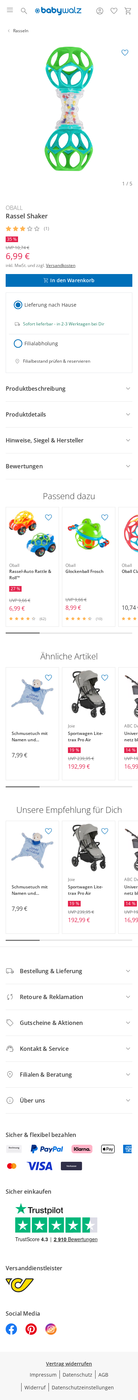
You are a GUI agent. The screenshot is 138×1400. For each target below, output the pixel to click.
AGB (103, 1374)
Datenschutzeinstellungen (83, 1387)
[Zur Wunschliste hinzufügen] (124, 52)
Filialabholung (41, 343)
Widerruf (35, 1387)
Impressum (43, 1374)
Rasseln (20, 31)
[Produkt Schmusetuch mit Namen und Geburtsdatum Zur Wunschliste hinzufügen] (48, 677)
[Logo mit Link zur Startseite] (58, 11)
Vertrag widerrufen (69, 1363)
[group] (69, 109)
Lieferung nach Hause (50, 304)
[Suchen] (24, 11)
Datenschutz (77, 1374)
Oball (14, 208)
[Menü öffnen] (10, 11)
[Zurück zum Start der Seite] (131, 1350)
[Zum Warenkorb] (128, 11)
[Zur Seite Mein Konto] (100, 11)
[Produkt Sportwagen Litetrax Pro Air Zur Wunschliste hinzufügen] (104, 677)
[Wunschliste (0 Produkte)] (114, 11)
